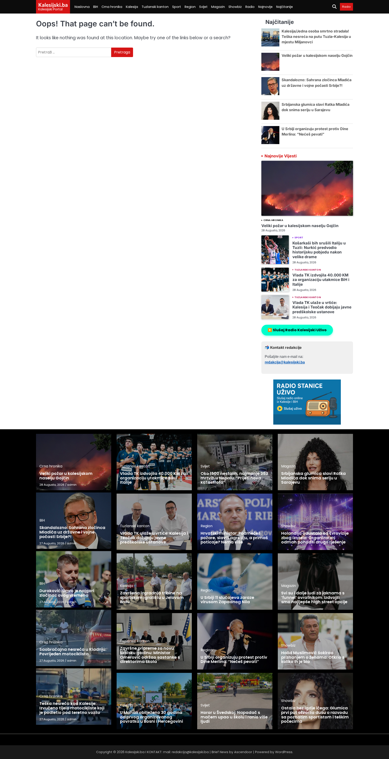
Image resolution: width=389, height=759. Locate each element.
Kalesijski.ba (53, 5)
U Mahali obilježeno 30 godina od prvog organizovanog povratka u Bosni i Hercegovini (151, 717)
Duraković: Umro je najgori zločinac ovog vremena (66, 593)
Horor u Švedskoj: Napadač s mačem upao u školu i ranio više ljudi (234, 717)
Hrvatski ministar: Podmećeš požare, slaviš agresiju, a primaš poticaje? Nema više (234, 537)
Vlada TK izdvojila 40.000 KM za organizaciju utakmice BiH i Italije (320, 280)
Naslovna (82, 7)
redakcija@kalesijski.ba (285, 362)
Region (190, 7)
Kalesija (132, 7)
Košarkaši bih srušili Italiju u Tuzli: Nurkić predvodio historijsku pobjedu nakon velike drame (319, 250)
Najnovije (265, 7)
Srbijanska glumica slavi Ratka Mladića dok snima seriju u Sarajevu (313, 478)
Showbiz (235, 7)
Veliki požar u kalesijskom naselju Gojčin (317, 55)
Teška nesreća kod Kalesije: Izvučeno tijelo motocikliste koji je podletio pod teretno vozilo (71, 708)
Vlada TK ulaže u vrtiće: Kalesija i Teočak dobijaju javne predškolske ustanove (321, 307)
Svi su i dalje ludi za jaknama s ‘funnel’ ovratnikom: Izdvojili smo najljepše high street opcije (314, 597)
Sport (176, 7)
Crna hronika (112, 7)
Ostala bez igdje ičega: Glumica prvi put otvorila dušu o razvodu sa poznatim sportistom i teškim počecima (315, 714)
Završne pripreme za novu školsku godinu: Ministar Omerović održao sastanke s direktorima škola (150, 654)
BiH (95, 7)
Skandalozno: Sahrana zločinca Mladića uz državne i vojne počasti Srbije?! (72, 532)
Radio (250, 7)
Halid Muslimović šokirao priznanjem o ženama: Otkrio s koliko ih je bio (312, 657)
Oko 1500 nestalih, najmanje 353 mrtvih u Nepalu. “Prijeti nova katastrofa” (234, 478)
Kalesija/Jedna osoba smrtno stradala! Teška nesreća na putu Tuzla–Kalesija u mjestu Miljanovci (316, 36)
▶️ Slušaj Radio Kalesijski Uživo (297, 330)
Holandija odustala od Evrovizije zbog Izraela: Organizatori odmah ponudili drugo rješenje (315, 537)
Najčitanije (284, 7)
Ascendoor (243, 752)
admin (72, 485)
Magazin (218, 7)
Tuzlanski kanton (155, 7)
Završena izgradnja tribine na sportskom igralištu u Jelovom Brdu (152, 597)
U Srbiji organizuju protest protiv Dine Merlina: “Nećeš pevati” (234, 659)
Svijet (203, 7)
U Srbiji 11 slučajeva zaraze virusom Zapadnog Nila (227, 600)
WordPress (283, 752)
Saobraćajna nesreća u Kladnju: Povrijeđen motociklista (72, 651)
